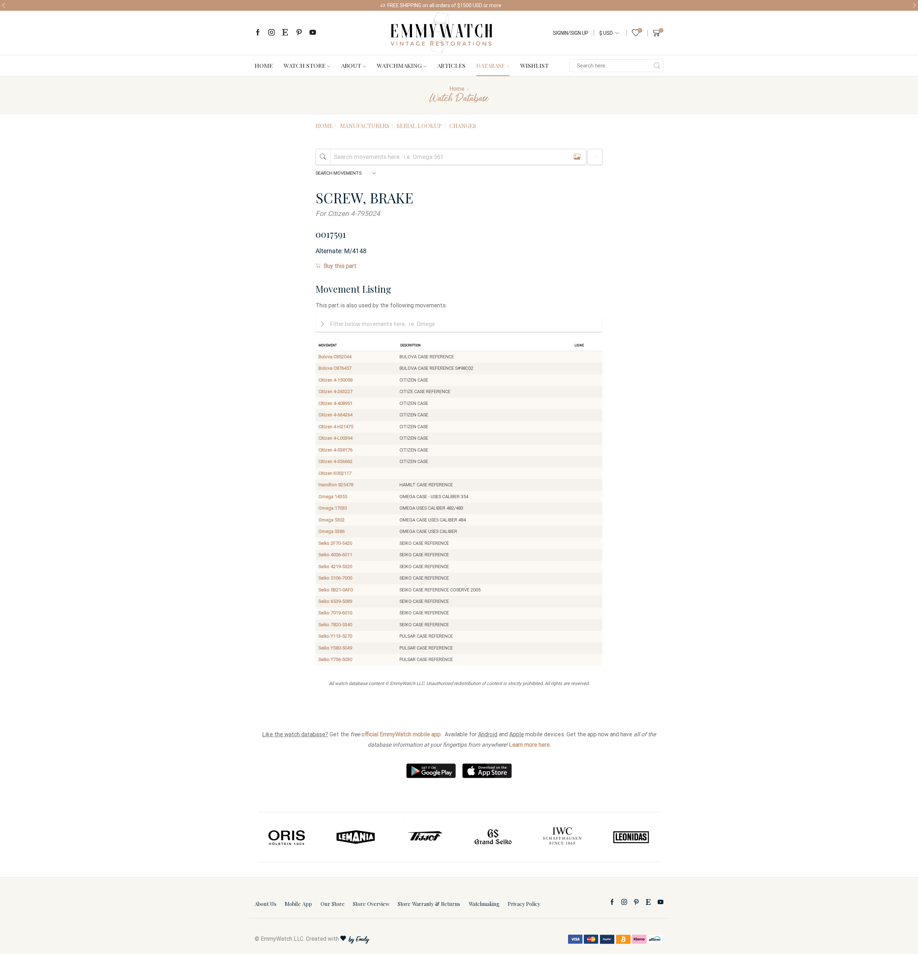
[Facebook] (258, 33)
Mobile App (298, 903)
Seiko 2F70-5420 (335, 543)
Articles (451, 65)
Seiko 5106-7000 (335, 578)
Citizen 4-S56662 (335, 461)
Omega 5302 (331, 520)
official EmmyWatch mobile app (401, 734)
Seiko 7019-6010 (335, 612)
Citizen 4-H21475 (335, 426)
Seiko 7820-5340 (335, 624)
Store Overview (371, 903)
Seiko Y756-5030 (335, 659)
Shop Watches (521, 5)
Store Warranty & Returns (429, 903)
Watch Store (305, 65)
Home (264, 65)
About (351, 65)
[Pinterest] (299, 33)
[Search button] (657, 66)
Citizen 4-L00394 (335, 438)
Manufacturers (364, 125)
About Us (265, 903)
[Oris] (287, 837)
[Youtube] (312, 33)
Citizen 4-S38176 (335, 450)
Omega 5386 (331, 531)
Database (490, 65)
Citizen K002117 (334, 473)
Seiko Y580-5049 (335, 648)
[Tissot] (425, 837)
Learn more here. (530, 744)
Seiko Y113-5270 (335, 636)
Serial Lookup (419, 125)
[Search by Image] (577, 157)
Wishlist (534, 65)
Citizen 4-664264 (335, 414)
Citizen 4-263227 (335, 391)
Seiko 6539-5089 (335, 601)
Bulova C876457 (334, 368)
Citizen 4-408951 (335, 403)
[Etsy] (285, 33)
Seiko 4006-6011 (335, 554)
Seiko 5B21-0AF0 (335, 589)
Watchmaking (399, 65)
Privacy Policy (524, 903)
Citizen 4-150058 (335, 380)
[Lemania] (356, 837)
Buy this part (340, 266)
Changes (462, 125)
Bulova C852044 (334, 356)
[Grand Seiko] (493, 837)
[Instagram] (271, 33)
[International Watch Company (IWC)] (562, 837)
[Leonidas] (631, 837)
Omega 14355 (332, 496)
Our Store (333, 903)
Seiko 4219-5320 (335, 566)
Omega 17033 (332, 508)
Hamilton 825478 (335, 484)
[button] (3, 5)
